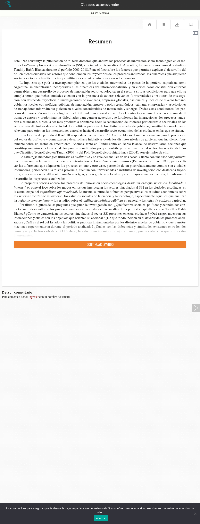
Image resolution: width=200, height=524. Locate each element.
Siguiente (196, 308)
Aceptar (101, 518)
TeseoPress (8, 5)
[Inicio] (149, 25)
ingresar (33, 297)
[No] (195, 514)
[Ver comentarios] (191, 25)
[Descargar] (177, 25)
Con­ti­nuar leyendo (100, 244)
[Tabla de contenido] (163, 25)
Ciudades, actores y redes (100, 4)
